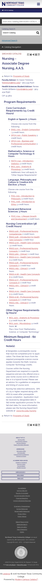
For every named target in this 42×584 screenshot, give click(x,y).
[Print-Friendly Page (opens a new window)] (36, 54)
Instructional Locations (21, 441)
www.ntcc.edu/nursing (26, 411)
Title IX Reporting (22, 529)
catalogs (6, 574)
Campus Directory (21, 443)
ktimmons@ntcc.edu (11, 83)
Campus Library (21, 464)
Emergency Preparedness (22, 506)
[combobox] (21, 21)
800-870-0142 (22, 565)
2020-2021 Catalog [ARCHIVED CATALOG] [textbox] (20, 21)
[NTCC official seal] (21, 551)
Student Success (21, 467)
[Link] (2, 10)
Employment (20, 475)
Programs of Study (21, 76)
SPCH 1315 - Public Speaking (23, 135)
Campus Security (20, 472)
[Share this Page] (33, 54)
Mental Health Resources (22, 511)
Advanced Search (9, 40)
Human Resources (22, 509)
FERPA (22, 532)
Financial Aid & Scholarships (21, 454)
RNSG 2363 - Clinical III (19, 286)
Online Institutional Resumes (22, 501)
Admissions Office (21, 451)
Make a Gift (20, 478)
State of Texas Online (22, 522)
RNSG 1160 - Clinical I (18, 254)
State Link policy (22, 527)
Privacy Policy (22, 514)
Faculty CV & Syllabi (22, 493)
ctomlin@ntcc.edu (24, 89)
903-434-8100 (10, 565)
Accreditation (22, 488)
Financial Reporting (22, 498)
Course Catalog (21, 466)
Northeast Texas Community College (13, 4)
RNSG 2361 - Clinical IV (19, 303)
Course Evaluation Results (22, 496)
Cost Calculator (21, 453)
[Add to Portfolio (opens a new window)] (31, 54)
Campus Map (21, 439)
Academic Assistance (21, 462)
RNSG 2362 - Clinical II (18, 268)
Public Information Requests (21, 445)
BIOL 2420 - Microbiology (20, 323)
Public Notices (22, 516)
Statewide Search (22, 524)
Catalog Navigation (12, 47)
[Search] (37, 32)
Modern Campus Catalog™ (26, 579)
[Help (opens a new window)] (39, 54)
